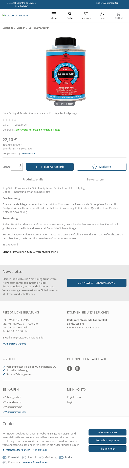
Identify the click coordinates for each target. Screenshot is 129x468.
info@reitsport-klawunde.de (27, 337)
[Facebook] (69, 368)
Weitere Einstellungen (35, 462)
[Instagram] (76, 368)
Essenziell (13, 457)
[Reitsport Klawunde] (15, 15)
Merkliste (105, 167)
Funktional (14, 462)
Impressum (41, 449)
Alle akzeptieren (107, 432)
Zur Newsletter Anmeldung (96, 282)
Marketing (50, 457)
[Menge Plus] (21, 165)
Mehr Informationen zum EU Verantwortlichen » (30, 251)
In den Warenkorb (52, 167)
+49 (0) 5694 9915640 (20, 320)
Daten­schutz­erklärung (18, 449)
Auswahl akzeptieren (108, 440)
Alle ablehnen (107, 448)
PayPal (68, 457)
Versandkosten (29, 153)
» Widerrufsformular (14, 412)
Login (70, 402)
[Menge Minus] (21, 169)
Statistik (32, 457)
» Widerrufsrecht (12, 407)
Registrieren (74, 397)
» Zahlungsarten (12, 397)
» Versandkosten (12, 402)
